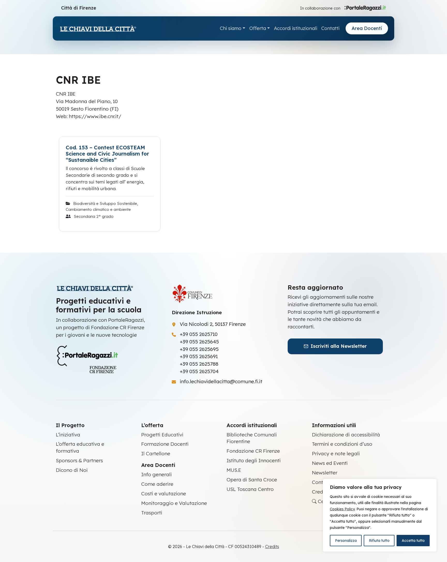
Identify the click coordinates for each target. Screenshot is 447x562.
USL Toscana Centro (250, 489)
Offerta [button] (257, 28)
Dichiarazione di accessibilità (346, 435)
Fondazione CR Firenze (253, 451)
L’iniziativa (68, 435)
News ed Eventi (330, 463)
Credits (320, 492)
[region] (380, 515)
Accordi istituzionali (295, 28)
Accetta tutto (413, 540)
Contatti (330, 28)
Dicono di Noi (72, 470)
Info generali (156, 474)
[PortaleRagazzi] (365, 8)
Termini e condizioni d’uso (342, 444)
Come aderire (157, 484)
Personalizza (346, 540)
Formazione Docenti (165, 444)
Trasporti (151, 513)
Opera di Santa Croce (252, 479)
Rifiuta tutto (379, 540)
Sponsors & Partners (79, 460)
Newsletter (324, 472)
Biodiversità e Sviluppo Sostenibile (105, 203)
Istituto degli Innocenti (254, 460)
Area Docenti (367, 28)
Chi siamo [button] (230, 28)
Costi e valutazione (163, 493)
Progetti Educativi (162, 435)
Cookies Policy (342, 509)
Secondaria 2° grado (94, 216)
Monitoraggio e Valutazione (174, 503)
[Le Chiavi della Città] (98, 28)
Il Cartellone (155, 453)
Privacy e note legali (336, 453)
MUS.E (234, 470)
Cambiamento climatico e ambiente (98, 209)
